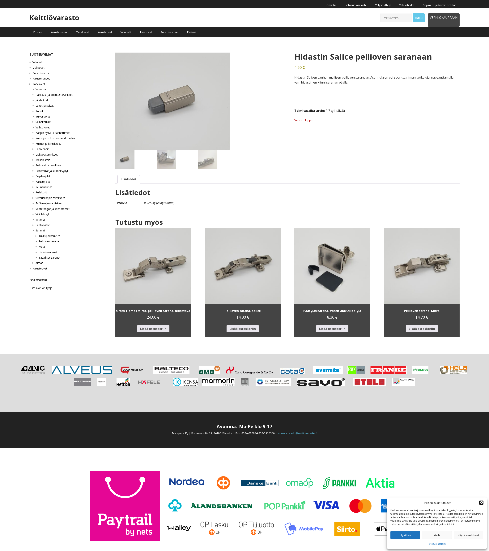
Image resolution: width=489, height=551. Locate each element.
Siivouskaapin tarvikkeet (50, 198)
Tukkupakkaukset (49, 236)
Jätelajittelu (42, 100)
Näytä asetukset (468, 535)
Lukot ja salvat (45, 105)
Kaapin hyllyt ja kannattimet (53, 133)
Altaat (39, 263)
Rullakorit (41, 192)
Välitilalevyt (42, 214)
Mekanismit (43, 160)
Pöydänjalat (43, 176)
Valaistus (41, 89)
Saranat (40, 230)
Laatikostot (43, 225)
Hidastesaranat (48, 252)
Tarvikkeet (38, 84)
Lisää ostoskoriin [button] (153, 329)
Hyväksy (405, 535)
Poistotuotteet (41, 73)
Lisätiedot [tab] (129, 179)
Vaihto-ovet (43, 127)
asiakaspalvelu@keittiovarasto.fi (297, 433)
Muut (42, 246)
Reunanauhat (44, 187)
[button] (481, 503)
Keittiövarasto (54, 17)
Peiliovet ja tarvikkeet (49, 165)
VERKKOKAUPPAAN (444, 17)
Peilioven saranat (49, 241)
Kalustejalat (43, 181)
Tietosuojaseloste (437, 543)
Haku (419, 18)
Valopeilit (38, 62)
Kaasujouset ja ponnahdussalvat (56, 138)
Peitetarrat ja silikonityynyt (52, 171)
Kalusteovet (39, 268)
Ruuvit (39, 111)
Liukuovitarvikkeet (47, 154)
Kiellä (436, 535)
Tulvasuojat (43, 116)
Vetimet (40, 219)
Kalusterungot (41, 78)
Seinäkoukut (43, 122)
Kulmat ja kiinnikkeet (48, 143)
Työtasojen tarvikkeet (49, 203)
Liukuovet (38, 67)
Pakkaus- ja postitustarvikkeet (54, 95)
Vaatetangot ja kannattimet (53, 209)
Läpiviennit (42, 149)
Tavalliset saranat (49, 257)
